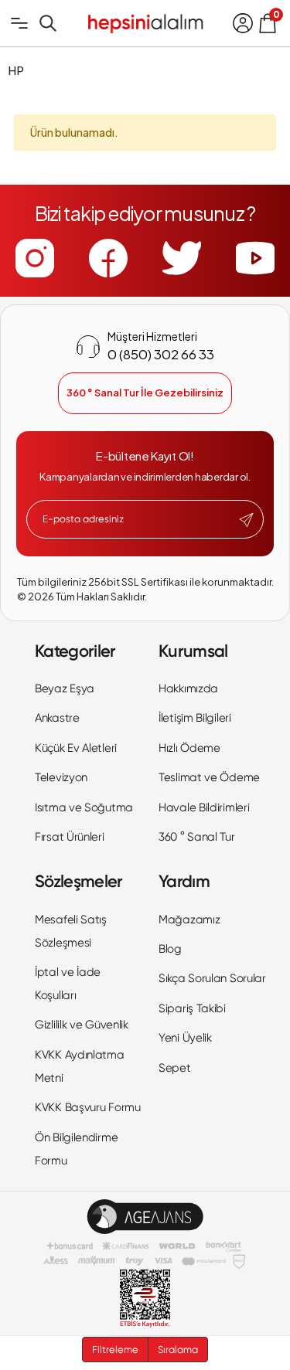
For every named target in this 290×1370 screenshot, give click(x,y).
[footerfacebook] (108, 258)
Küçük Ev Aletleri (76, 748)
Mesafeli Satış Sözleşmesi (71, 931)
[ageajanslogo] (145, 1216)
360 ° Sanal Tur (197, 837)
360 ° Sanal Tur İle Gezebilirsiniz (145, 392)
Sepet (175, 1068)
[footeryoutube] (255, 258)
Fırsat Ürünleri (69, 837)
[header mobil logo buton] (145, 21)
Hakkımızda (188, 688)
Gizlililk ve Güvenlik (81, 1025)
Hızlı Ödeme (189, 748)
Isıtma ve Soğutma (84, 807)
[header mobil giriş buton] (243, 23)
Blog (170, 949)
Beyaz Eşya (64, 688)
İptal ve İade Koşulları (68, 983)
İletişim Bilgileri (195, 718)
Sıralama (178, 1349)
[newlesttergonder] (246, 520)
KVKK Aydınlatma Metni (80, 1066)
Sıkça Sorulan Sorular (212, 978)
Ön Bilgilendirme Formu (76, 1149)
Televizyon (61, 777)
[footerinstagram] (34, 258)
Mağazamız (189, 919)
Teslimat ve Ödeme (209, 777)
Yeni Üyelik (185, 1038)
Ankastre (57, 718)
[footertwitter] (181, 258)
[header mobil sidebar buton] (19, 23)
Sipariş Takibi (192, 1008)
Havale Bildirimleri (204, 807)
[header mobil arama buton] (48, 23)
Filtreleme (115, 1349)
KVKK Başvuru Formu (88, 1107)
